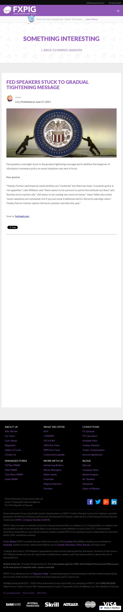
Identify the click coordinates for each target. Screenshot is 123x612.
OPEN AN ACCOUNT (95, 3)
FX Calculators (89, 436)
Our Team (10, 436)
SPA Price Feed (51, 445)
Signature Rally (40, 573)
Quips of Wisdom (91, 488)
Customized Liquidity (54, 454)
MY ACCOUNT (115, 3)
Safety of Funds (13, 450)
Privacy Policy (29, 593)
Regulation (10, 445)
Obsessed (87, 484)
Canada (61, 544)
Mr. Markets (88, 479)
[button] (118, 11)
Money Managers (52, 470)
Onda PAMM (11, 479)
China (79, 544)
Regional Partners (53, 484)
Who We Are (11, 431)
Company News (90, 470)
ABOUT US (11, 426)
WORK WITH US (53, 460)
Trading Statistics (91, 445)
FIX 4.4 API (49, 440)
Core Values (11, 440)
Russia (86, 544)
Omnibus (48, 488)
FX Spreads (88, 431)
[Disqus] (61, 278)
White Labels (50, 474)
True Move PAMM (14, 474)
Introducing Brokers (53, 465)
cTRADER (49, 436)
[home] (18, 11)
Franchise (49, 479)
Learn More (92, 19)
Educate (86, 465)
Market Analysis (90, 474)
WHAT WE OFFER (54, 426)
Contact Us (10, 454)
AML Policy (42, 593)
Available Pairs (89, 440)
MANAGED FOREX (16, 460)
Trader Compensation (93, 450)
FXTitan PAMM (12, 465)
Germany (70, 544)
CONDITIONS (90, 426)
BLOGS (86, 460)
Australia (7, 544)
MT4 (46, 431)
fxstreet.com (22, 216)
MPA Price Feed (52, 450)
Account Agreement (92, 454)
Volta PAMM (11, 470)
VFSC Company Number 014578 (32, 520)
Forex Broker (9, 541)
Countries (68, 541)
